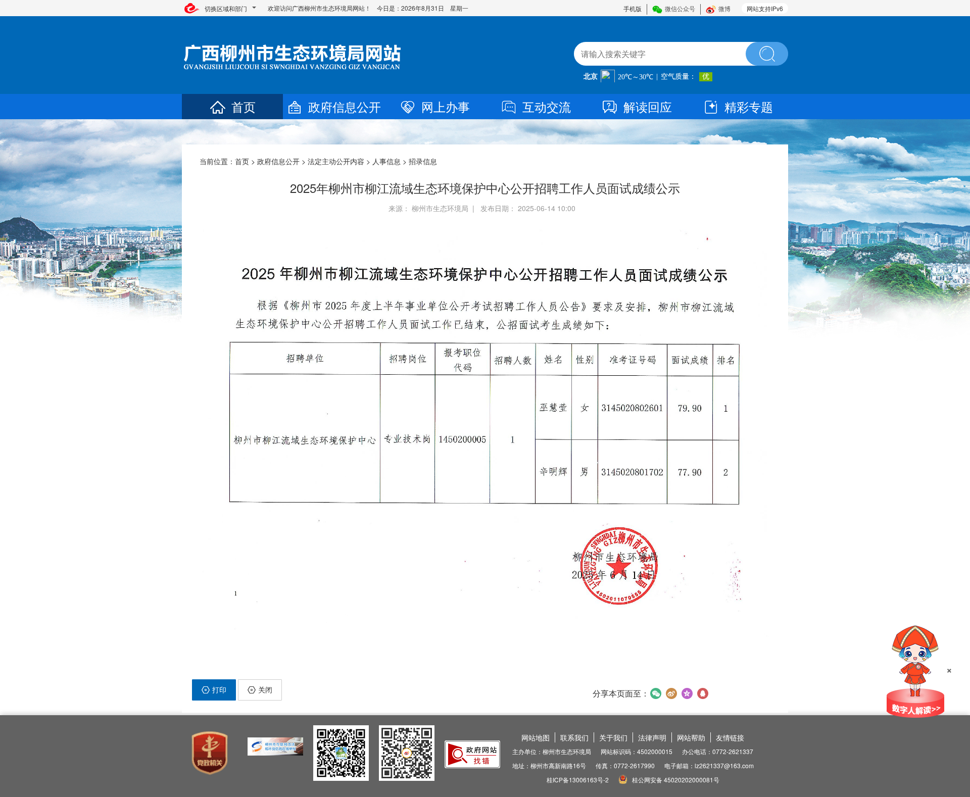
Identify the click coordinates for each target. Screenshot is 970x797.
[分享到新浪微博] (671, 693)
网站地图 (535, 737)
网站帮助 (691, 737)
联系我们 (574, 737)
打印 (219, 689)
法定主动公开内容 (336, 161)
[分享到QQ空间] (687, 693)
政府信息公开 (344, 106)
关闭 (265, 689)
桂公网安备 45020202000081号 (674, 779)
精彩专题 (748, 106)
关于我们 (613, 737)
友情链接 (730, 737)
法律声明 (652, 737)
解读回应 (647, 106)
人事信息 (386, 161)
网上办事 (445, 106)
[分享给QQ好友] (702, 693)
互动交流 (546, 106)
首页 (243, 106)
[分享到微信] (655, 693)
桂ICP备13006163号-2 (578, 779)
